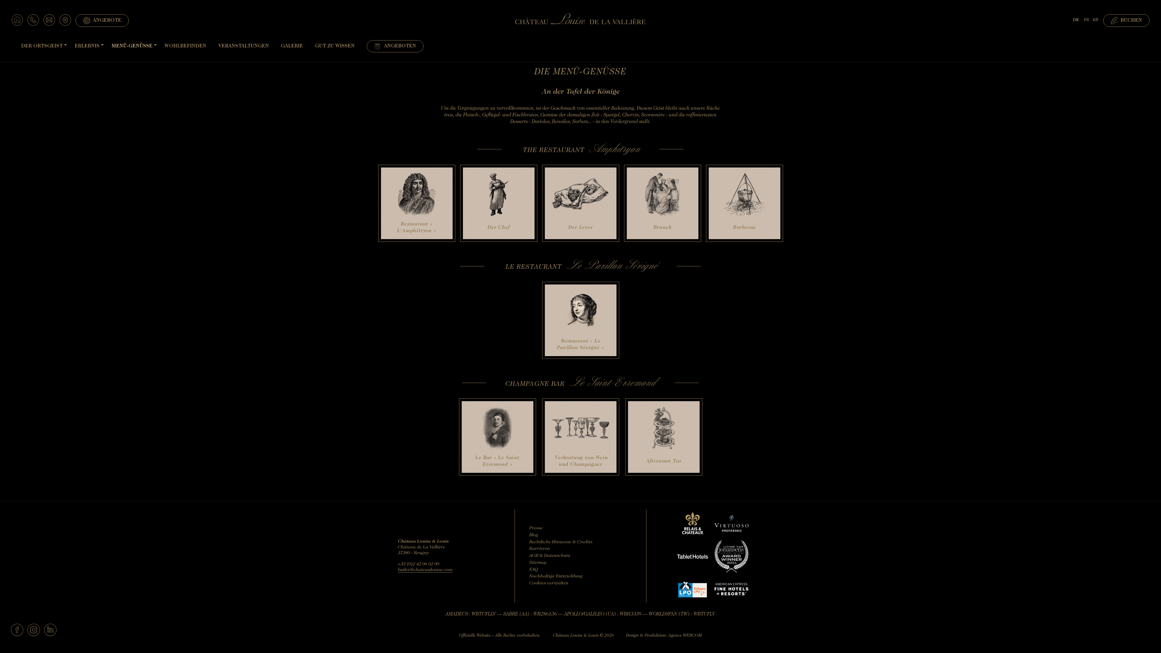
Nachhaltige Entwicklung (556, 576)
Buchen (1131, 20)
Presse (536, 528)
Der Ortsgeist (42, 46)
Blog (533, 535)
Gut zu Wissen (335, 46)
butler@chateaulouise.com (425, 570)
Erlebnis (87, 46)
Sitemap (538, 562)
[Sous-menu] (65, 45)
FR (1086, 20)
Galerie (292, 46)
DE (1076, 20)
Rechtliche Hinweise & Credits (561, 542)
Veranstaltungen (243, 46)
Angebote (107, 20)
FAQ (533, 569)
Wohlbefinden (185, 46)
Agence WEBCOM (685, 636)
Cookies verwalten (548, 583)
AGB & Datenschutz (550, 556)
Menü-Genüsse (132, 46)
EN (1095, 20)
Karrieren (539, 549)
